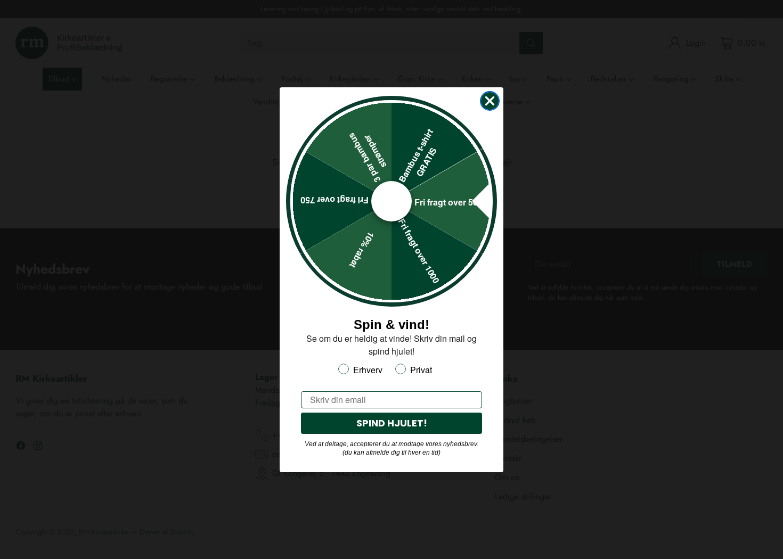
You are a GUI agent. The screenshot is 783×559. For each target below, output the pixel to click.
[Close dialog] (489, 101)
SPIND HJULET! (391, 423)
